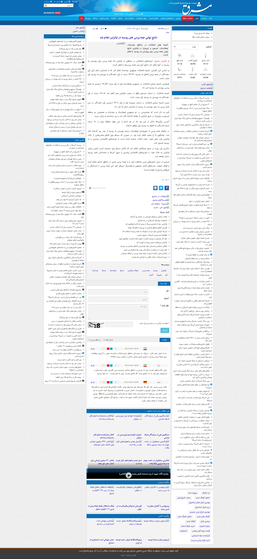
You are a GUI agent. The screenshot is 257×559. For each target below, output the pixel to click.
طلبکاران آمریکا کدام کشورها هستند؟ (68, 178)
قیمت (209, 28)
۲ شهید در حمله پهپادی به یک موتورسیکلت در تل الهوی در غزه (65, 111)
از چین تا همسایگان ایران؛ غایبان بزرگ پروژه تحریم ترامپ (194, 166)
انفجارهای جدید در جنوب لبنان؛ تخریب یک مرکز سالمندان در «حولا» (65, 368)
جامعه (120, 18)
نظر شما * (164, 305)
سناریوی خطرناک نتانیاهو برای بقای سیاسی (66, 289)
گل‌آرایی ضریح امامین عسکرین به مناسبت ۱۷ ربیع (63, 381)
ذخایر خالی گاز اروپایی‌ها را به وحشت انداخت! (193, 154)
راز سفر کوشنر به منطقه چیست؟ (198, 254)
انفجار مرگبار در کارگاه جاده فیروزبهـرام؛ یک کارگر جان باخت (65, 285)
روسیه (155, 270)
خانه (210, 18)
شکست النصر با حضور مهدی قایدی (69, 293)
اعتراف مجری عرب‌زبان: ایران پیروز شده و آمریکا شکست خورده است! (193, 464)
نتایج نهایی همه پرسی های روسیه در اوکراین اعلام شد (128, 37)
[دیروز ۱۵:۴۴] (128, 423)
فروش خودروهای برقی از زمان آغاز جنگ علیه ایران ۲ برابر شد (66, 222)
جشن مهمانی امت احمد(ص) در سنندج (102, 541)
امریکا (104, 270)
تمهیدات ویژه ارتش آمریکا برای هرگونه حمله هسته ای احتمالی (194, 326)
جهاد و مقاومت (141, 18)
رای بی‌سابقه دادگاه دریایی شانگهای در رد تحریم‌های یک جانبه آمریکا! (196, 439)
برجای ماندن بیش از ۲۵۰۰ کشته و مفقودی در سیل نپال (194, 339)
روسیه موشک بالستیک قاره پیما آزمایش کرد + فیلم (194, 276)
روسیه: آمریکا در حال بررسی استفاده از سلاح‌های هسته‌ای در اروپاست (193, 99)
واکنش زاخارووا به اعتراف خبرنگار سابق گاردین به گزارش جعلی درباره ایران (193, 484)
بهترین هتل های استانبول (199, 502)
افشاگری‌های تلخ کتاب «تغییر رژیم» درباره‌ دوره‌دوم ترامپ (195, 349)
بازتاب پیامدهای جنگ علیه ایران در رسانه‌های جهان (194, 149)
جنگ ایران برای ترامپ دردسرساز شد (196, 228)
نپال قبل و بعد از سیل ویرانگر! (70, 48)
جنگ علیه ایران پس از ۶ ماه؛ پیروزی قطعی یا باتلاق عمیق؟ (194, 109)
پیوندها (87, 18)
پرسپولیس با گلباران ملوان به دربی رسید (158, 507)
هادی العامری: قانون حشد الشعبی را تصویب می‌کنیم (194, 477)
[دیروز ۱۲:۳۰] (101, 423)
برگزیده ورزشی (163, 482)
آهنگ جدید (190, 521)
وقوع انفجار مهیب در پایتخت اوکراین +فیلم (194, 417)
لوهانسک (113, 270)
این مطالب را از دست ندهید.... (157, 411)
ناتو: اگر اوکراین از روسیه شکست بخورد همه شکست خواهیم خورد (143, 238)
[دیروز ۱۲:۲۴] (156, 449)
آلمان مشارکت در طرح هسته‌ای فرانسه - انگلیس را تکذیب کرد (193, 283)
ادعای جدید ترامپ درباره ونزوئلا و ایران (195, 433)
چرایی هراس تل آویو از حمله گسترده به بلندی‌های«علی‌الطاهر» (68, 57)
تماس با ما (57, 2)
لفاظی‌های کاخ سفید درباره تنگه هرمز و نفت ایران (191, 370)
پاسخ (93, 348)
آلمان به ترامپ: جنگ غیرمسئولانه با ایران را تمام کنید (193, 296)
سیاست (204, 18)
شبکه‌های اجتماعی (166, 18)
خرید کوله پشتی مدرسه (200, 540)
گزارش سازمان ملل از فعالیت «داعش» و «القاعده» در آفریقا (196, 233)
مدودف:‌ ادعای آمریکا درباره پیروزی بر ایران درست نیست (195, 445)
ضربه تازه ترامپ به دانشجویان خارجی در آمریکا (193, 184)
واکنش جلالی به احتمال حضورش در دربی (66, 321)
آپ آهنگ (206, 493)
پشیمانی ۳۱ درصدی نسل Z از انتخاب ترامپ (194, 114)
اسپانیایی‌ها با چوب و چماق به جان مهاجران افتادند (195, 213)
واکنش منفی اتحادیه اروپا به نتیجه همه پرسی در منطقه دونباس (144, 253)
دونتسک (95, 270)
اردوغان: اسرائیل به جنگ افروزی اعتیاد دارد (194, 360)
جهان (197, 18)
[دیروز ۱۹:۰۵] (128, 528)
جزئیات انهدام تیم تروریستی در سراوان (129, 436)
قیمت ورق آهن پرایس (201, 530)
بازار (81, 18)
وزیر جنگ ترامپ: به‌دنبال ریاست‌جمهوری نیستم (192, 321)
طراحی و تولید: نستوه (128, 555)
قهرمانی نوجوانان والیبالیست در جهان (129, 507)
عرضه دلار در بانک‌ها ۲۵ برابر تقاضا (69, 95)
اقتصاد (113, 18)
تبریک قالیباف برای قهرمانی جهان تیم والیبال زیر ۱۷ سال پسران (65, 302)
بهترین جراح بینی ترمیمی (200, 512)
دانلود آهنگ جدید (203, 497)
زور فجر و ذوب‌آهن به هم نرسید (69, 359)
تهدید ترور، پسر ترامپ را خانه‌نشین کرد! (195, 174)
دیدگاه (95, 18)
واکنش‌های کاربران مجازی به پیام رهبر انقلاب (65, 116)
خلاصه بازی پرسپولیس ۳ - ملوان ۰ (69, 346)
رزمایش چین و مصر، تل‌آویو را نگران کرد (195, 311)
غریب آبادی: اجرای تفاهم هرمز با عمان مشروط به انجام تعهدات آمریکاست (65, 272)
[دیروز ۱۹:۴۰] (128, 494)
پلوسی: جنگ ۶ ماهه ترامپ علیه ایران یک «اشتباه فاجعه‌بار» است (192, 270)
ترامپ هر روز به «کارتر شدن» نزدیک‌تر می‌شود (192, 170)
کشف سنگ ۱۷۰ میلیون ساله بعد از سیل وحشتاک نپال (64, 64)
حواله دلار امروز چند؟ (202, 33)
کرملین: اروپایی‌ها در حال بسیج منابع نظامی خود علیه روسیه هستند (193, 249)
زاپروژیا (159, 275)
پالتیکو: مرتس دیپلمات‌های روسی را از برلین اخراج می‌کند (192, 180)
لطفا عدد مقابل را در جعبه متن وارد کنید (154, 323)
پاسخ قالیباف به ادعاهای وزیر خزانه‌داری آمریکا (65, 45)
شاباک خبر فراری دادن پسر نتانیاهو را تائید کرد (65, 155)
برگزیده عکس (164, 516)
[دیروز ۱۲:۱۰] (128, 449)
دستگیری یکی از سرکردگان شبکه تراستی (156, 436)
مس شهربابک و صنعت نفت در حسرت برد (66, 373)
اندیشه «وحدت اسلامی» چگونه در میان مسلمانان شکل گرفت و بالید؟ (193, 132)
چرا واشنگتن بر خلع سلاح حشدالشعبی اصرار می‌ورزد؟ (194, 386)
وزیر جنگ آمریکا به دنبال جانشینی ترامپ (195, 381)
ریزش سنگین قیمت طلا (201, 37)
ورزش (178, 18)
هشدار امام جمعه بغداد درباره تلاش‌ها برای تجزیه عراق (195, 289)
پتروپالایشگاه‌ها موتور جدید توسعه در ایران (129, 541)
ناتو (166, 275)
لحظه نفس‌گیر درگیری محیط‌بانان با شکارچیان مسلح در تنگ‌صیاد (66, 70)
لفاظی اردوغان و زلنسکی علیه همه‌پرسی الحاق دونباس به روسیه (143, 246)
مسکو (122, 270)
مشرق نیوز (191, 7)
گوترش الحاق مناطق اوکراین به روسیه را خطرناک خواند (147, 227)
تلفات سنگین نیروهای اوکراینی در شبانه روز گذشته (148, 216)
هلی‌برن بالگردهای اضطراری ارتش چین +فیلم (65, 328)
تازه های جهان (206, 93)
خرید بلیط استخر (188, 526)
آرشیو (66, 2)
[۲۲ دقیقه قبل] (128, 475)
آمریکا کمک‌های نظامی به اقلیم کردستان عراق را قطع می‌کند (193, 302)
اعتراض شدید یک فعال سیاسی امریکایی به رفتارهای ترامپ (195, 451)
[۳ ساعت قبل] (156, 528)
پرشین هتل (205, 521)
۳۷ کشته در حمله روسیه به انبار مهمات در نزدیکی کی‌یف (192, 223)
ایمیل (166, 298)
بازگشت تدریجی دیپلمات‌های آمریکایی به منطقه (192, 307)
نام (167, 290)
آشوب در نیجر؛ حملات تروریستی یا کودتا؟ (194, 218)
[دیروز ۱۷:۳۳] (156, 423)
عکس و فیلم (104, 18)
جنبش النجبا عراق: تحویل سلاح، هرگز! (195, 238)
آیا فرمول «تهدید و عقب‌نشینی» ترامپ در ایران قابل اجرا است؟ (193, 392)
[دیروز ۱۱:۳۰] (101, 449)
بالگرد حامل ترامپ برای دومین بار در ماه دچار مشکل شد (194, 471)
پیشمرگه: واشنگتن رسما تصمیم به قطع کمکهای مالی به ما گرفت (193, 263)
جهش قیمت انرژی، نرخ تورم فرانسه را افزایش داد (193, 458)
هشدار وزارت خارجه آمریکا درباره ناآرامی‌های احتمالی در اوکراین (194, 316)
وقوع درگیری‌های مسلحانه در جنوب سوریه (194, 344)
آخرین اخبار (79, 140)
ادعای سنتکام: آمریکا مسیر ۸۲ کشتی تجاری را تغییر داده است (194, 366)
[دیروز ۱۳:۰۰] (101, 528)
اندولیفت (183, 530)
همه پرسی (145, 270)
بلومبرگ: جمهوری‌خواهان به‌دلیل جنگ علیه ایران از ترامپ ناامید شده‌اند (193, 120)
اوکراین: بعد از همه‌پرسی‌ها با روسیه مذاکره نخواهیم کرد (146, 224)
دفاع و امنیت (153, 18)
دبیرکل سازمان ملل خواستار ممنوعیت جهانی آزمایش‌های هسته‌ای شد (194, 139)
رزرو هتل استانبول (202, 507)
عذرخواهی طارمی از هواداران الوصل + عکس (65, 52)
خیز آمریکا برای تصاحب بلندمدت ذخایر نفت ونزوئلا (195, 399)
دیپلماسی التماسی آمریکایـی (71, 195)
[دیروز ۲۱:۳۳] (156, 494)
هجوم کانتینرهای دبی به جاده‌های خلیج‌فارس (65, 41)
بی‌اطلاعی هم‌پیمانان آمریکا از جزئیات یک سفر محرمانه (194, 332)
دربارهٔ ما (47, 2)
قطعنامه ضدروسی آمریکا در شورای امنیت (152, 235)
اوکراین (163, 270)
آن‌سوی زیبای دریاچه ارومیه (158, 539)
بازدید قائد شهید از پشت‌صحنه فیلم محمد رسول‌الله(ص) (143, 474)
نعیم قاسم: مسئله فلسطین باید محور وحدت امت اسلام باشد (193, 428)
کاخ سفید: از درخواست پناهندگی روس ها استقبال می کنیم (145, 249)
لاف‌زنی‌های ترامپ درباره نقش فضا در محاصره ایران (194, 405)
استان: (208, 46)
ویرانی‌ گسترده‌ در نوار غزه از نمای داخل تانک (65, 243)
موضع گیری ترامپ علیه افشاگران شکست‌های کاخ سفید (192, 196)
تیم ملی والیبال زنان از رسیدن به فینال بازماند (65, 127)
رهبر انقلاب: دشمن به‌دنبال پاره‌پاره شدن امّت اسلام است (66, 167)
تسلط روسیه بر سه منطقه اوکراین (197, 258)
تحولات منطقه (187, 18)
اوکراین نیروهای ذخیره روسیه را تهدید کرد (151, 242)
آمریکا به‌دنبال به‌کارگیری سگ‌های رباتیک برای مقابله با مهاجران (194, 126)
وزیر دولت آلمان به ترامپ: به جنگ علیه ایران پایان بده (194, 243)
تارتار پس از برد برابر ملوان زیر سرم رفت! (66, 75)
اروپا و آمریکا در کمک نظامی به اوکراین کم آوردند (149, 257)
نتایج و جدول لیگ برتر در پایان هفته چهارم (66, 99)
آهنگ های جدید (203, 516)
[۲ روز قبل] (101, 494)
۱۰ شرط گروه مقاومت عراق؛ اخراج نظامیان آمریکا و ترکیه (193, 206)
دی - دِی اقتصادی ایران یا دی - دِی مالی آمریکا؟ (193, 144)
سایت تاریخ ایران (184, 497)
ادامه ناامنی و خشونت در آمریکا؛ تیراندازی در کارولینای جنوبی (194, 159)
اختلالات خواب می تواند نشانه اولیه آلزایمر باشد (64, 207)
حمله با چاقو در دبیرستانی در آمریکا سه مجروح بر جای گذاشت (193, 422)
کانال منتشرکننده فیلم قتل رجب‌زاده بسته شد (103, 436)
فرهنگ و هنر (129, 18)
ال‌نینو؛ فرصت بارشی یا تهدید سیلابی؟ (68, 188)
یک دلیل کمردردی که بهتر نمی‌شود (69, 199)
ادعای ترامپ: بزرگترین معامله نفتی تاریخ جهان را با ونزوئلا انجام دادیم (193, 356)
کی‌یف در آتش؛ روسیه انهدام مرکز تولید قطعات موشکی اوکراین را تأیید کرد (193, 376)
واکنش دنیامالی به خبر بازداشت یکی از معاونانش (64, 123)
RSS (73, 2)
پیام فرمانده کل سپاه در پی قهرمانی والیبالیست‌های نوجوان (69, 238)
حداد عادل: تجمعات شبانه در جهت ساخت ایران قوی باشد (65, 232)
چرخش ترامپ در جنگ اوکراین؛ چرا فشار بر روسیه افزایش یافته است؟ (195, 412)
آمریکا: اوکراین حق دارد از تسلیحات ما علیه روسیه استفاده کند (144, 231)
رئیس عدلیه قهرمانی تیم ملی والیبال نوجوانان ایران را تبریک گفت (66, 160)
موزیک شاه (192, 493)
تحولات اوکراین (133, 270)
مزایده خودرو (205, 526)
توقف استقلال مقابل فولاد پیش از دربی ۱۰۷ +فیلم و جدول (101, 507)
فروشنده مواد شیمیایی (201, 535)
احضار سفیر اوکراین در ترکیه (199, 201)
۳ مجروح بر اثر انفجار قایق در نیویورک (195, 104)
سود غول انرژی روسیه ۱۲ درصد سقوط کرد (66, 210)
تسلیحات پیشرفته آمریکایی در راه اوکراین (152, 220)
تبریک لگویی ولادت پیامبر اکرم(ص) (69, 203)
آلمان (151, 275)
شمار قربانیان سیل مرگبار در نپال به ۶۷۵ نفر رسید (194, 190)
